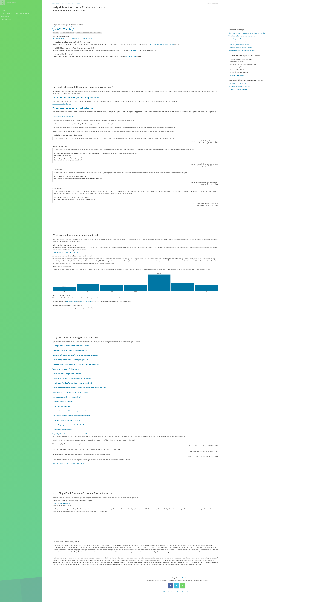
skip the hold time (130, 56)
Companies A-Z (5, 16)
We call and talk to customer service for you (241, 36)
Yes (180, 578)
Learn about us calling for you (61, 104)
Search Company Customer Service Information (15, 13)
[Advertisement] (101, 71)
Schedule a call (87, 38)
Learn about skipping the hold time (63, 116)
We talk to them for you (59, 38)
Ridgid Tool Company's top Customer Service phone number (246, 33)
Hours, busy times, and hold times (238, 45)
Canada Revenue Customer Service (239, 86)
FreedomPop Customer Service (238, 89)
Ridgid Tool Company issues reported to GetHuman (68, 463)
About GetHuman (6, 19)
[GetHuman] (8, 2)
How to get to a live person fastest (238, 42)
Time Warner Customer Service (238, 83)
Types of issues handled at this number (240, 48)
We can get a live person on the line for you (72, 108)
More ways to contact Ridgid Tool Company (241, 50)
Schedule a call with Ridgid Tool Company (65, 252)
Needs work (186, 578)
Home (3, 10)
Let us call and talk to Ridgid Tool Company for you (76, 97)
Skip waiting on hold (75, 38)
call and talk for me (72, 301)
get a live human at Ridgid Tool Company (161, 44)
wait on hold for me (86, 301)
